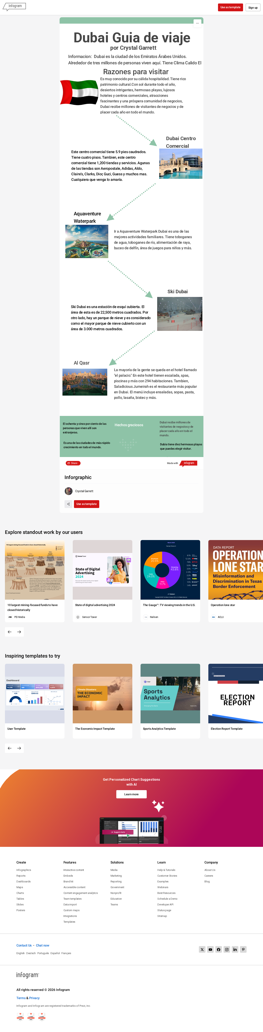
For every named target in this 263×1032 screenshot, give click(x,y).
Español (55, 953)
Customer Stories (167, 875)
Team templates (72, 898)
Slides (19, 904)
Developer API (165, 904)
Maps (19, 887)
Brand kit (68, 881)
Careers (208, 875)
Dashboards (23, 881)
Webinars (162, 887)
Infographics (23, 870)
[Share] (68, 504)
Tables (20, 898)
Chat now (42, 945)
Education (116, 898)
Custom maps (71, 910)
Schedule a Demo (167, 898)
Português (43, 953)
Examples (162, 881)
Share (74, 463)
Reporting (116, 881)
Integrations (70, 916)
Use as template (230, 7)
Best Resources (166, 893)
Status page (164, 910)
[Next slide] (19, 632)
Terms (21, 998)
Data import (70, 904)
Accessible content (74, 887)
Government (117, 887)
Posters (20, 910)
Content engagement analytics (80, 893)
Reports (20, 875)
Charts (20, 893)
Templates (69, 921)
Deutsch (31, 953)
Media (114, 870)
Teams (114, 904)
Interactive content (73, 870)
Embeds (68, 875)
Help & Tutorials (166, 870)
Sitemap (162, 916)
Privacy (34, 998)
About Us (209, 870)
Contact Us (24, 945)
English (20, 953)
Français (66, 953)
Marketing (116, 875)
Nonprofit (116, 893)
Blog (207, 881)
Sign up (253, 7)
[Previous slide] (10, 632)
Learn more (131, 794)
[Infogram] (14, 7)
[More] (197, 23)
